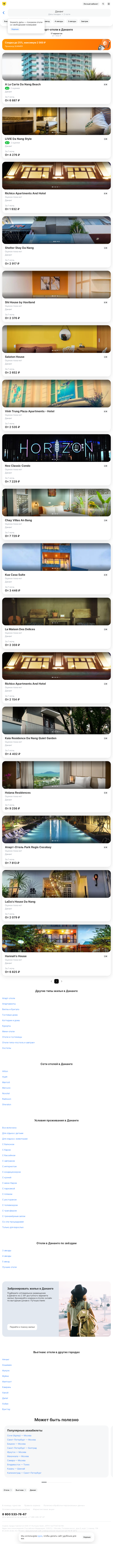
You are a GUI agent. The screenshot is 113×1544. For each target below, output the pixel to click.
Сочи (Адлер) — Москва (19, 1435)
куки (40, 1536)
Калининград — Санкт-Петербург (24, 1473)
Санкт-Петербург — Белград (22, 1448)
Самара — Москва (16, 1460)
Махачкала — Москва (18, 1456)
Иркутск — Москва (16, 1452)
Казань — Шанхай (16, 1468)
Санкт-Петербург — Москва (21, 1439)
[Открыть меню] (109, 4)
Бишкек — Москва (16, 1443)
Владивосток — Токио (18, 1464)
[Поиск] (103, 4)
